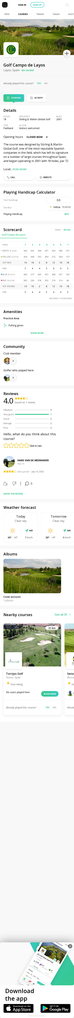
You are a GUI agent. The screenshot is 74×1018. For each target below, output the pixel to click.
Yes (39, 83)
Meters (67, 230)
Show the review (13, 493)
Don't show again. (37, 1015)
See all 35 (61, 614)
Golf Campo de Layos (13, 234)
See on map (27, 70)
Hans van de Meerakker (33, 460)
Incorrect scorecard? (60, 298)
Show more (37, 333)
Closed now (35, 137)
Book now (50, 693)
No (46, 83)
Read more (20, 169)
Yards (58, 230)
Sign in (22, 4)
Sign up (37, 4)
